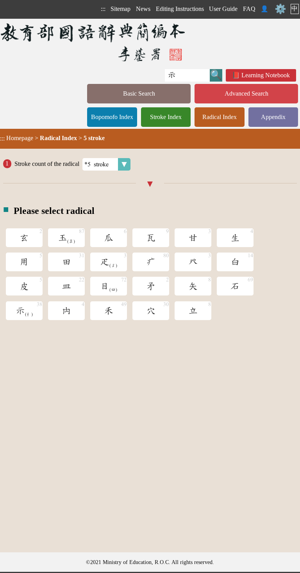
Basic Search (139, 93)
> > (52, 138)
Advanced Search (246, 93)
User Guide (223, 8)
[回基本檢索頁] (93, 42)
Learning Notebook (265, 75)
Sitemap (120, 8)
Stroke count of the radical (46, 163)
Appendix (273, 117)
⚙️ (280, 9)
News (143, 8)
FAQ (249, 8)
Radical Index (219, 117)
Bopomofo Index (112, 117)
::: (103, 8)
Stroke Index (166, 117)
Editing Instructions (180, 8)
